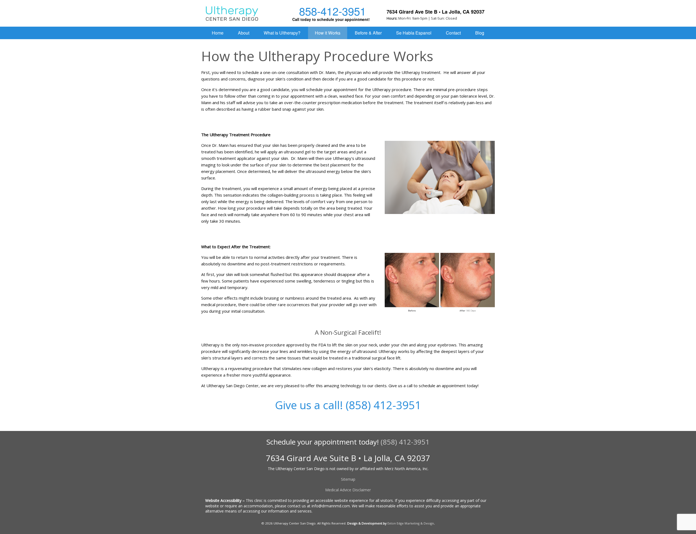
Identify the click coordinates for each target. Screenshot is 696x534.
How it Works (327, 33)
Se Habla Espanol (413, 33)
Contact (453, 33)
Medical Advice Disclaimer (348, 489)
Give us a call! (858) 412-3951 (348, 405)
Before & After (368, 33)
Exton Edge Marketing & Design (410, 523)
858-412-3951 (331, 10)
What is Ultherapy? (282, 33)
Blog (479, 33)
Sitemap (348, 479)
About (243, 33)
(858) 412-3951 (405, 442)
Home (217, 33)
